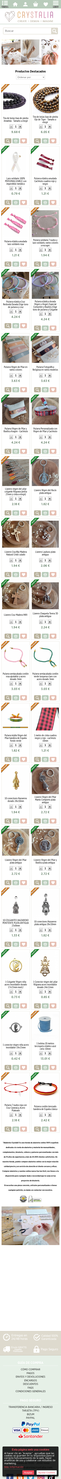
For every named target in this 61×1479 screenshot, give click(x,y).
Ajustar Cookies (46, 1472)
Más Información (14, 1467)
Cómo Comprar (30, 1369)
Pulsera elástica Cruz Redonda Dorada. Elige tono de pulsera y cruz (15, 304)
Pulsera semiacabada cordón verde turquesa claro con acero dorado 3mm (45, 676)
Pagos (30, 1373)
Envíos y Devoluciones (30, 1377)
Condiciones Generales (31, 1391)
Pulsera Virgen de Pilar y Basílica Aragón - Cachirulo (16, 430)
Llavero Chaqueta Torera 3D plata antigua (45, 615)
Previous (4, 52)
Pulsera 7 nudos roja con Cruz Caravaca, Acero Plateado (16, 1107)
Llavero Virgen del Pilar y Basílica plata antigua (45, 861)
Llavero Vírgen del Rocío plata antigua (45, 491)
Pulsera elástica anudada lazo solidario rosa (15, 243)
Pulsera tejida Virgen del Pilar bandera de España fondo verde (16, 737)
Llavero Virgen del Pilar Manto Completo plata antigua (45, 799)
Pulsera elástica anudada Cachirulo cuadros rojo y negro (45, 181)
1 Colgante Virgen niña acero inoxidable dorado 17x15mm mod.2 (16, 984)
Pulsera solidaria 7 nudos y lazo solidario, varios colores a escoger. (45, 242)
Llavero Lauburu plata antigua (45, 553)
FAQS (31, 1388)
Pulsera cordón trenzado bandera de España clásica (45, 1108)
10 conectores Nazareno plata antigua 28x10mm (45, 923)
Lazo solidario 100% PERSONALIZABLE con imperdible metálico (15, 181)
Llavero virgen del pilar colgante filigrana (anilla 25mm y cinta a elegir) (16, 491)
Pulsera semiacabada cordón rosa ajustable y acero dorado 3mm (16, 676)
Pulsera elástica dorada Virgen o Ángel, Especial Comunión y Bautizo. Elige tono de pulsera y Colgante (45, 305)
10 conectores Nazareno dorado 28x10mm (16, 799)
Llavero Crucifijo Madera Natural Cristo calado (16, 553)
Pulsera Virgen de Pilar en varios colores (15, 368)
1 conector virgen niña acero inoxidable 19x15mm (16, 1046)
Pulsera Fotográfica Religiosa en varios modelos (45, 368)
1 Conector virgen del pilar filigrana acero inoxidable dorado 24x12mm (45, 984)
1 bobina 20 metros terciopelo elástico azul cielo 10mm (45, 1046)
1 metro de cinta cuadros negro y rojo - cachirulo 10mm (45, 737)
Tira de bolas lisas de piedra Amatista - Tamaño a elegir (15, 119)
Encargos (30, 1380)
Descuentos (30, 1384)
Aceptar (28, 1472)
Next (56, 52)
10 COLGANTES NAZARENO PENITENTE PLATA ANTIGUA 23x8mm (16, 922)
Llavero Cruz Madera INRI (15, 614)
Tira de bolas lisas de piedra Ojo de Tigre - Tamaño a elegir (45, 119)
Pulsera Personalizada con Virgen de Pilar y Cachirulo (45, 430)
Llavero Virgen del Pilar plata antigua (15, 861)
